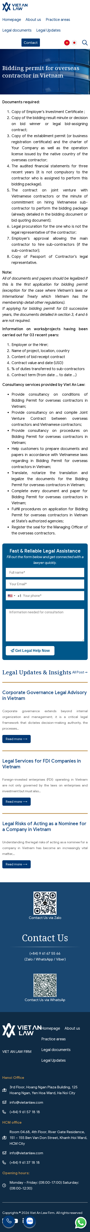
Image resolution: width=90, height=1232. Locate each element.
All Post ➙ (80, 672)
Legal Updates (48, 30)
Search (85, 42)
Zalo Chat (29, 1222)
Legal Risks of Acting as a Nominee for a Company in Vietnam (44, 826)
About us (33, 19)
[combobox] (13, 595)
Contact (30, 43)
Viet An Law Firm (74, 42)
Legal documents (17, 30)
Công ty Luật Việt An (67, 42)
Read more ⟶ (16, 739)
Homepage (11, 19)
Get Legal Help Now (32, 651)
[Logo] (14, 7)
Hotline (8, 1222)
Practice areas (58, 19)
